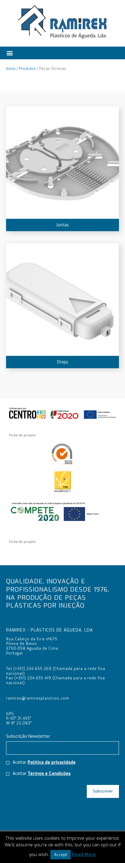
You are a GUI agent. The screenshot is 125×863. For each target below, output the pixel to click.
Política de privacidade (52, 762)
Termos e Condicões (49, 773)
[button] (9, 51)
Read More (84, 855)
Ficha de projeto (22, 435)
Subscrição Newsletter (28, 736)
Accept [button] (60, 854)
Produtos (27, 68)
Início (10, 68)
